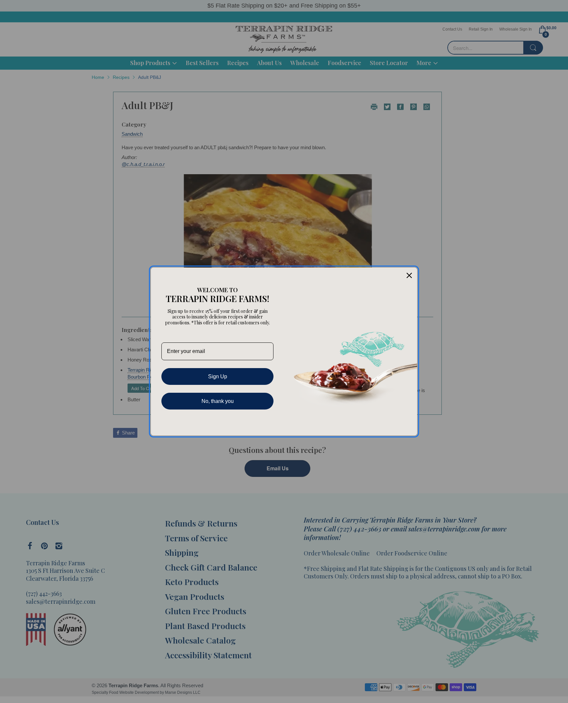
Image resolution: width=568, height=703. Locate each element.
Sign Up (217, 376)
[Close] (409, 275)
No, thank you (217, 401)
